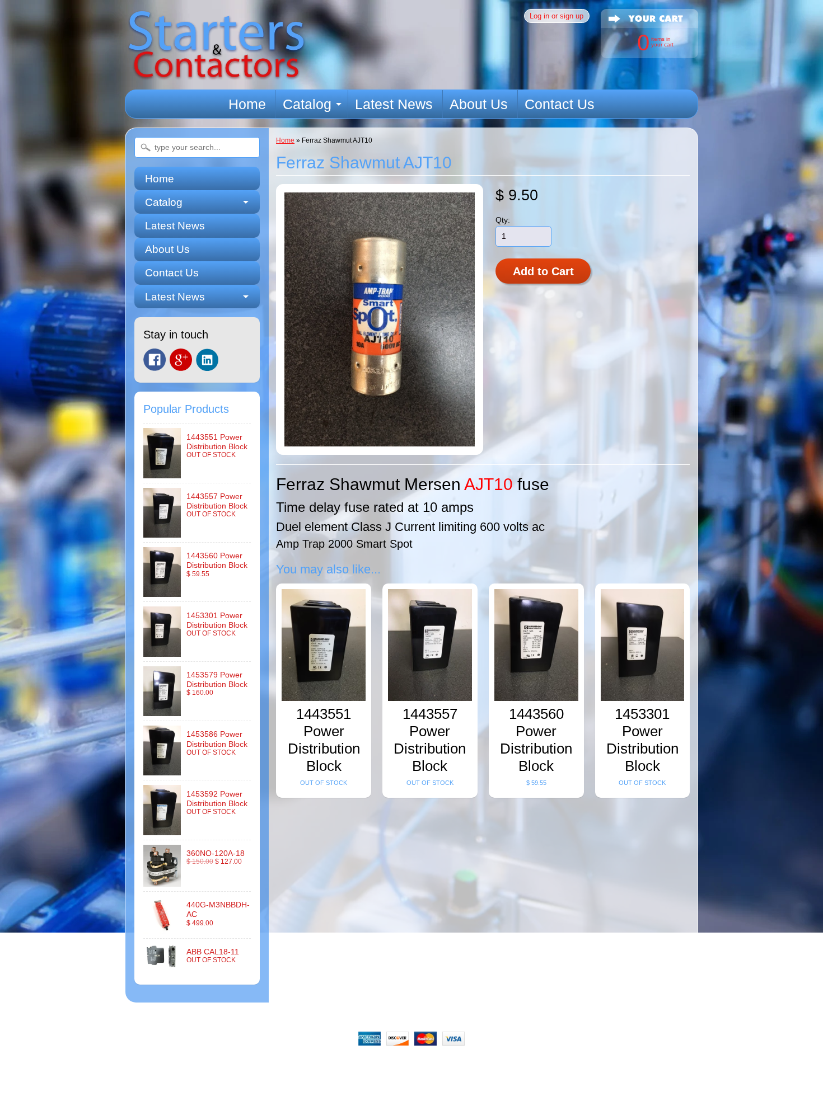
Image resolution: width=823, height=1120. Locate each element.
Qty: (502, 220)
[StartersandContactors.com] (216, 73)
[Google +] (181, 360)
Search (218, 1067)
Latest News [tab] (175, 297)
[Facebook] (154, 360)
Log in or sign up (556, 16)
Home (247, 104)
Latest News (394, 104)
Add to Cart (543, 271)
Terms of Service (531, 1067)
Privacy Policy (459, 1067)
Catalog (307, 104)
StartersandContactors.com (386, 1096)
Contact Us (560, 104)
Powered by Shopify (412, 1115)
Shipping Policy (388, 1067)
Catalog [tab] (164, 202)
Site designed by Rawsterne (411, 1106)
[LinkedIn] (207, 360)
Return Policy (318, 1067)
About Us (479, 104)
